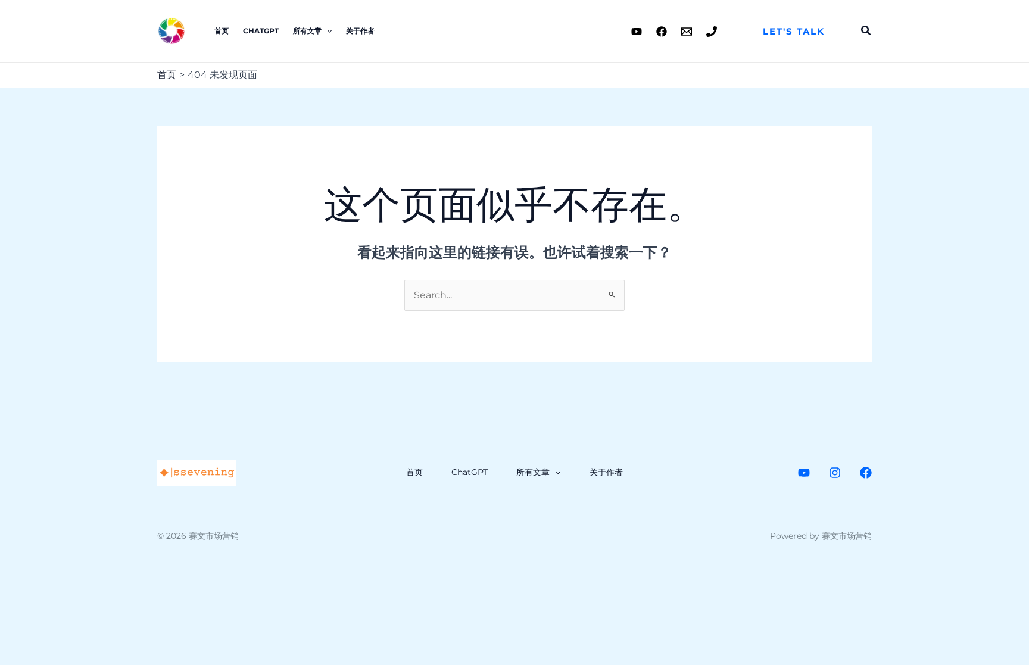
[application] (327, 31)
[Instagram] (835, 473)
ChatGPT (261, 30)
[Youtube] (636, 31)
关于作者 (360, 30)
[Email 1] (686, 31)
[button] (793, 31)
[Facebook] (661, 31)
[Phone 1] (711, 31)
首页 (221, 30)
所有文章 (307, 30)
